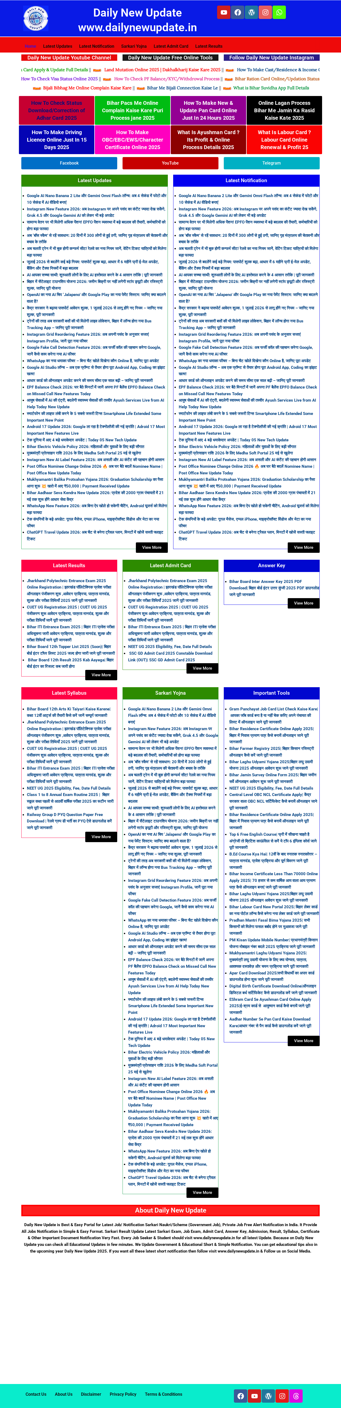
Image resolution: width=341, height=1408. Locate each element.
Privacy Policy (123, 1394)
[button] (313, 1396)
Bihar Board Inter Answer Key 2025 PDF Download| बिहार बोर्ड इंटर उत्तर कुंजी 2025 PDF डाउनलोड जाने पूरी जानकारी (274, 588)
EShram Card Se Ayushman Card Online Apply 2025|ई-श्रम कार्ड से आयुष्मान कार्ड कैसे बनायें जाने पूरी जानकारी (270, 1006)
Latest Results (208, 46)
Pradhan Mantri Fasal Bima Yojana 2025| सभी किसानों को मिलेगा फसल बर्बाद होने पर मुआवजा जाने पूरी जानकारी (269, 927)
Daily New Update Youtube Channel (69, 57)
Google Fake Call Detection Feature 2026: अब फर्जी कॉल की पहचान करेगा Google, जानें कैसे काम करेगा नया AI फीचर (172, 907)
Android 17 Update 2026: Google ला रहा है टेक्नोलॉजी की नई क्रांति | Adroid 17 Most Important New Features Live (172, 1026)
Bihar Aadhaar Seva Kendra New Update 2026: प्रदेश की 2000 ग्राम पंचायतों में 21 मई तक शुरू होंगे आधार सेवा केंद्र (171, 1138)
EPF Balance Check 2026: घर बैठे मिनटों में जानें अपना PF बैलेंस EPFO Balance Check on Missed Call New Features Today (172, 966)
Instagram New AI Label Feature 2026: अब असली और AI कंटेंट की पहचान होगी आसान (95, 459)
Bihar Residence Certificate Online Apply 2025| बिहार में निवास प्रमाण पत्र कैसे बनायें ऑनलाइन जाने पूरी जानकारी (271, 735)
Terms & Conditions (163, 1394)
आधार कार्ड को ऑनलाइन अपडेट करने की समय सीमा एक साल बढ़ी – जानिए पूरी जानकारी (90, 380)
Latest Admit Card (171, 46)
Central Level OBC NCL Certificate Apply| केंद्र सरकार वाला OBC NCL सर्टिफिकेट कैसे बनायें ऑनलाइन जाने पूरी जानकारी (273, 801)
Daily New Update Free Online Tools (170, 57)
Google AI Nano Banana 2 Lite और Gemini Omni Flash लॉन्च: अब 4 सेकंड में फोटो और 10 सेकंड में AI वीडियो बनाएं (172, 716)
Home (30, 46)
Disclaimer (91, 1394)
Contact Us (36, 1394)
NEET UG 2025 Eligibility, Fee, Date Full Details (170, 646)
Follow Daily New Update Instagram (271, 57)
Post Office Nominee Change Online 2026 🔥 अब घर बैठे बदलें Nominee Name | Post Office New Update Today (171, 1098)
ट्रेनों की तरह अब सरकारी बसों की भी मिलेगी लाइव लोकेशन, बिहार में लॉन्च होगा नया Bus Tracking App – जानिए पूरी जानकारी (170, 867)
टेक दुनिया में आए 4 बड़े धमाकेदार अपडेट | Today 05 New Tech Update (82, 440)
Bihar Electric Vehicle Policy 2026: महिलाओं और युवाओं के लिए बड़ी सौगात (85, 446)
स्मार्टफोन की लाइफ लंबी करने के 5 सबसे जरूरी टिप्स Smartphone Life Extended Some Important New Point (170, 1006)
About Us (63, 1394)
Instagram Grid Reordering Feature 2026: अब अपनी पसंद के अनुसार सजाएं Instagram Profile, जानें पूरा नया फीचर (172, 887)
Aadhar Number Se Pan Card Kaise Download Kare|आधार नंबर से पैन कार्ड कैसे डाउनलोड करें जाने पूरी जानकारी (270, 1026)
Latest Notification (96, 46)
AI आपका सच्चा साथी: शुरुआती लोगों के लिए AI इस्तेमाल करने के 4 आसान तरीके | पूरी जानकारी (94, 275)
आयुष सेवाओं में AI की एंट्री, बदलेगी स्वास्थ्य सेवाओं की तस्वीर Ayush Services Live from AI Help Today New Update (170, 986)
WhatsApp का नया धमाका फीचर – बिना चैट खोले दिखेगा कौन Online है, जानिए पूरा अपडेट (93, 360)
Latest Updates (57, 46)
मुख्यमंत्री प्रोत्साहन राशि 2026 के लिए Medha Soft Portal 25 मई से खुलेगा (84, 453)
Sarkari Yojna (134, 46)
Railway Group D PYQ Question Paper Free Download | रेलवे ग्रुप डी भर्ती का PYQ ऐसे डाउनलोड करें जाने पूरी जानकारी (69, 821)
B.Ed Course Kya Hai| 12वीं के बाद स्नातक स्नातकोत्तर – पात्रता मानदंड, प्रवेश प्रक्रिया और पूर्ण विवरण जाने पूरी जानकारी (273, 861)
